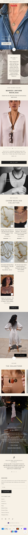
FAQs (2, 505)
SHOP (6, 390)
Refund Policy (4, 508)
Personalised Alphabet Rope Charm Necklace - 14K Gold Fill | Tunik (7, 266)
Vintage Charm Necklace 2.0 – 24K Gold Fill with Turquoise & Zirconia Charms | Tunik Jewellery (7, 232)
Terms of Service (5, 512)
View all (14, 307)
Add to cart (14, 162)
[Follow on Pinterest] (9, 519)
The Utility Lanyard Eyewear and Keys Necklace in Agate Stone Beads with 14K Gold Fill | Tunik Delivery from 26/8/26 (14, 152)
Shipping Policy (4, 514)
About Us (3, 501)
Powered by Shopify (18, 525)
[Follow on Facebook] (2, 519)
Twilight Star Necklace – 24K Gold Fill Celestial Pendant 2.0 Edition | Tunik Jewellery (7, 299)
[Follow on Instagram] (5, 519)
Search (2, 499)
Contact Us (3, 503)
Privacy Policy (4, 510)
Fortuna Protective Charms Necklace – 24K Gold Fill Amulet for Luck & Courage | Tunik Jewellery (21, 232)
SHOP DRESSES (20, 355)
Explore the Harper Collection (14, 447)
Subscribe (6, 491)
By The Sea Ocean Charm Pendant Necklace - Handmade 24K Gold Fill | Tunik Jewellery (21, 267)
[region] (14, 26)
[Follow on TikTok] (12, 519)
